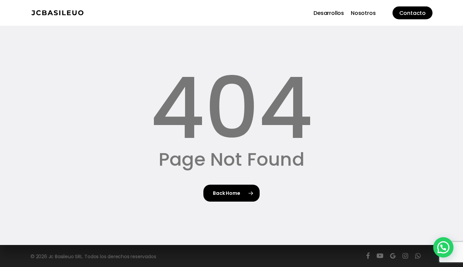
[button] (443, 247)
